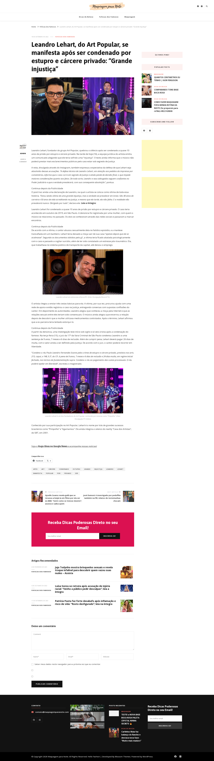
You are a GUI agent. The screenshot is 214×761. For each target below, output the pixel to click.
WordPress (148, 756)
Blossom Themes (123, 756)
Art (43, 469)
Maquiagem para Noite (58, 756)
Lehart (120, 469)
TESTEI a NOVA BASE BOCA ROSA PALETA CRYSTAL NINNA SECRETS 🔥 (130, 719)
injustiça (98, 469)
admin (23, 153)
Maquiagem (129, 17)
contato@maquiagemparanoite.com (52, 712)
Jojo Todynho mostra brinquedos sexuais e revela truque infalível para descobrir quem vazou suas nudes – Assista (84, 570)
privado (67, 473)
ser (76, 473)
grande (87, 469)
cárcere (52, 469)
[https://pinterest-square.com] (149, 130)
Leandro (109, 469)
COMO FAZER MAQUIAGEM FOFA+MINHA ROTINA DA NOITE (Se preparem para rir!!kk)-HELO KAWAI (166, 106)
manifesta (37, 473)
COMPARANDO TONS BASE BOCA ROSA (166, 91)
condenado (64, 469)
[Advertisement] (162, 155)
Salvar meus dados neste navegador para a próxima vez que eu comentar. (68, 664)
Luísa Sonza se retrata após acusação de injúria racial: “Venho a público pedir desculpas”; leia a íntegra (82, 588)
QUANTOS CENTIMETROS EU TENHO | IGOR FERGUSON (167, 79)
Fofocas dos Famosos (109, 17)
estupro (76, 469)
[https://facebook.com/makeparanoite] (144, 130)
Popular (49, 473)
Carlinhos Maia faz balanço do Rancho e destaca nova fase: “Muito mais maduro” (131, 736)
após (35, 469)
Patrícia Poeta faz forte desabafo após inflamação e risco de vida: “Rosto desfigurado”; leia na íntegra (85, 602)
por (58, 473)
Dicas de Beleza (86, 17)
